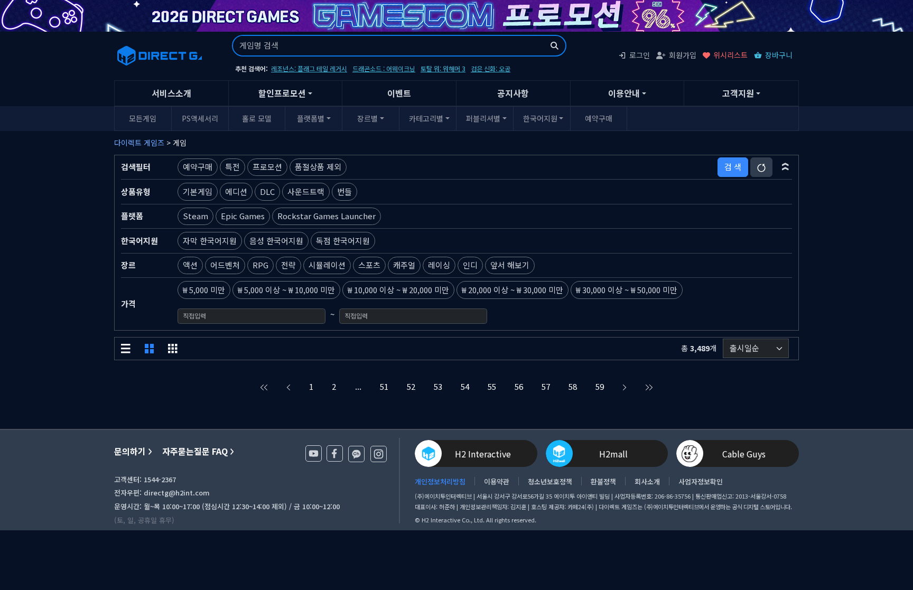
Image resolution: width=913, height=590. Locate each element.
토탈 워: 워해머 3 (443, 68)
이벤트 (399, 93)
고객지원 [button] (738, 93)
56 (519, 386)
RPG (260, 264)
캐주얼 (404, 264)
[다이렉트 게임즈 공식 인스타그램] (378, 454)
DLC (267, 191)
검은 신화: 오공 (490, 68)
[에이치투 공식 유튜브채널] (313, 453)
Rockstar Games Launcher (326, 215)
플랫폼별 (310, 118)
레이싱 (439, 264)
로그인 (639, 55)
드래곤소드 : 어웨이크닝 (383, 68)
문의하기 (130, 451)
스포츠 (369, 264)
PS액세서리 (200, 118)
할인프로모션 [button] (282, 93)
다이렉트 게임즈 (139, 142)
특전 (232, 166)
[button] (785, 167)
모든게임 (142, 118)
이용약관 (496, 481)
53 (438, 386)
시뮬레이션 (327, 264)
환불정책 (603, 481)
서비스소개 (171, 93)
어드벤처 (225, 264)
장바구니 (779, 55)
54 (465, 386)
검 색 (732, 166)
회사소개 (647, 481)
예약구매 (598, 118)
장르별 (367, 118)
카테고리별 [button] (426, 118)
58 (573, 386)
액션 (190, 264)
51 (384, 386)
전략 (288, 264)
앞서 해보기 (509, 264)
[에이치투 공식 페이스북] (335, 453)
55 (492, 386)
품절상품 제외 (318, 166)
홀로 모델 (257, 118)
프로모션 (267, 166)
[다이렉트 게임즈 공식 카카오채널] (356, 454)
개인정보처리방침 (440, 481)
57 (546, 386)
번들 (344, 191)
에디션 (236, 191)
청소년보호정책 (550, 481)
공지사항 (513, 93)
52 (411, 386)
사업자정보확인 (700, 481)
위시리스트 (730, 55)
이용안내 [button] (624, 93)
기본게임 (197, 191)
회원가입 (682, 55)
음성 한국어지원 (276, 240)
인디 (470, 264)
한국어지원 (540, 118)
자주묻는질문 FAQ (195, 451)
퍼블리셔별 (483, 118)
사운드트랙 (305, 191)
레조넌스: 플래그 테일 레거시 (309, 68)
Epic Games (243, 215)
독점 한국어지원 (343, 240)
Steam (195, 215)
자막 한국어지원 (210, 240)
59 (599, 386)
